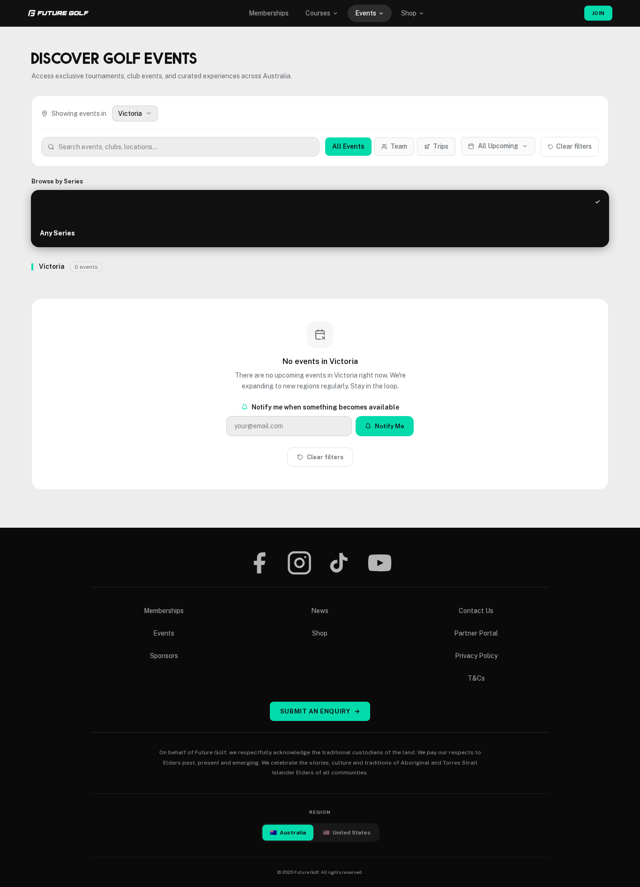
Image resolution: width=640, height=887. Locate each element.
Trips (440, 146)
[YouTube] (380, 563)
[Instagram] (299, 563)
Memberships (269, 13)
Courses (317, 13)
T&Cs (476, 678)
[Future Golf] (58, 13)
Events (365, 13)
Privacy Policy (476, 656)
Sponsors (164, 656)
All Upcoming (498, 146)
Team (398, 146)
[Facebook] (259, 563)
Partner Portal (476, 633)
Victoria (130, 113)
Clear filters (574, 146)
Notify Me (389, 426)
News (319, 610)
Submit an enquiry (320, 711)
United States (347, 832)
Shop (409, 13)
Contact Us (476, 610)
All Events (348, 146)
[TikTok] (339, 563)
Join (598, 13)
